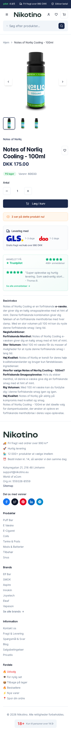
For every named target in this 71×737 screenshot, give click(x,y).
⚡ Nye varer (11, 693)
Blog (6, 644)
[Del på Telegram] (39, 501)
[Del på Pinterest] (23, 501)
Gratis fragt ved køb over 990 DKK (24, 245)
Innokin (7, 590)
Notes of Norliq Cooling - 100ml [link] (33, 42)
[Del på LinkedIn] (31, 501)
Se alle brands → (13, 611)
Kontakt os (9, 628)
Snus (6, 557)
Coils (6, 536)
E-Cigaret (9, 530)
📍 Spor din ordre (14, 698)
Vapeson (8, 606)
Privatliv (8, 654)
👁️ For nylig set (12, 677)
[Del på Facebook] (6, 501)
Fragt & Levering (13, 633)
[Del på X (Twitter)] (14, 501)
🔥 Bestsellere (11, 687)
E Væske (8, 525)
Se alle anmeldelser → (18, 286)
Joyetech (9, 595)
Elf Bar (7, 574)
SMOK (7, 579)
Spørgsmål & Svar (14, 638)
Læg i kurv (38, 203)
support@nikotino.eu (16, 472)
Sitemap (8, 485)
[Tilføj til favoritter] (65, 150)
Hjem (6, 42)
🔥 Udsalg (9, 671)
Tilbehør (8, 552)
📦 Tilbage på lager (15, 682)
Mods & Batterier (13, 546)
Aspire (7, 584)
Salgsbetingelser (13, 649)
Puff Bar (8, 520)
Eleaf (6, 600)
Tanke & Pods (11, 541)
